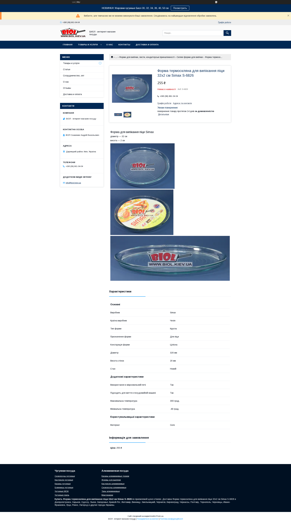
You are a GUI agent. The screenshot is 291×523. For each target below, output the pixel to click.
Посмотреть (180, 8)
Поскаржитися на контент (148, 519)
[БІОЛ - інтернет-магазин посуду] (73, 37)
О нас (109, 44)
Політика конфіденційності (171, 519)
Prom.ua (159, 516)
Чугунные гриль (62, 495)
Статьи (66, 69)
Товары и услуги (88, 44)
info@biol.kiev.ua (73, 183)
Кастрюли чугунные (64, 480)
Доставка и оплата (147, 44)
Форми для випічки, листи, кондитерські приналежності (147, 57)
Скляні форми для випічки (190, 57)
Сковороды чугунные (65, 476)
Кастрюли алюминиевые (113, 484)
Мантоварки (107, 495)
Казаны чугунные (63, 484)
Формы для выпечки (111, 480)
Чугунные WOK (62, 491)
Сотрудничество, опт (73, 75)
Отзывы (67, 88)
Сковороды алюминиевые (114, 487)
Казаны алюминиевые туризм (115, 476)
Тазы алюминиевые (111, 491)
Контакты (124, 44)
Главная (67, 44)
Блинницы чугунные (64, 487)
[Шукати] (227, 33)
